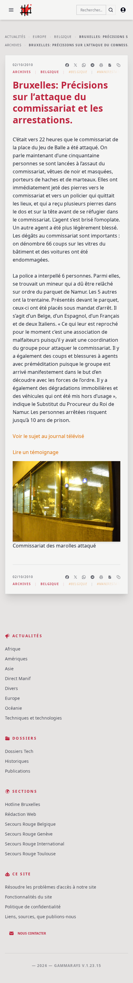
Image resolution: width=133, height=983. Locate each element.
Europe (40, 37)
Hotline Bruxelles (22, 804)
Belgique (63, 37)
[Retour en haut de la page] (119, 969)
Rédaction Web (20, 814)
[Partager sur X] (75, 65)
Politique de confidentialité (33, 907)
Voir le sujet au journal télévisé (48, 436)
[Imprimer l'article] (101, 65)
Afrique (12, 649)
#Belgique (78, 72)
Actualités (15, 37)
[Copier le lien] (118, 65)
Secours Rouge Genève (29, 834)
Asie (9, 668)
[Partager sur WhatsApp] (84, 65)
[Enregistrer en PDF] (110, 65)
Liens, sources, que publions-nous (40, 916)
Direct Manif (18, 678)
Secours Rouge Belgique (30, 824)
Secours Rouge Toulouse (30, 854)
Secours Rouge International (34, 844)
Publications (17, 771)
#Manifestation (111, 72)
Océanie (13, 708)
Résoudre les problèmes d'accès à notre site (50, 887)
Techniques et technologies (33, 718)
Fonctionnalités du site (28, 897)
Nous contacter (32, 933)
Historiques (17, 761)
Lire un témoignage (35, 452)
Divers (11, 688)
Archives (13, 45)
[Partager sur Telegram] (92, 65)
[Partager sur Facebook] (67, 65)
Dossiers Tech (19, 751)
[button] (11, 10)
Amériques (16, 659)
